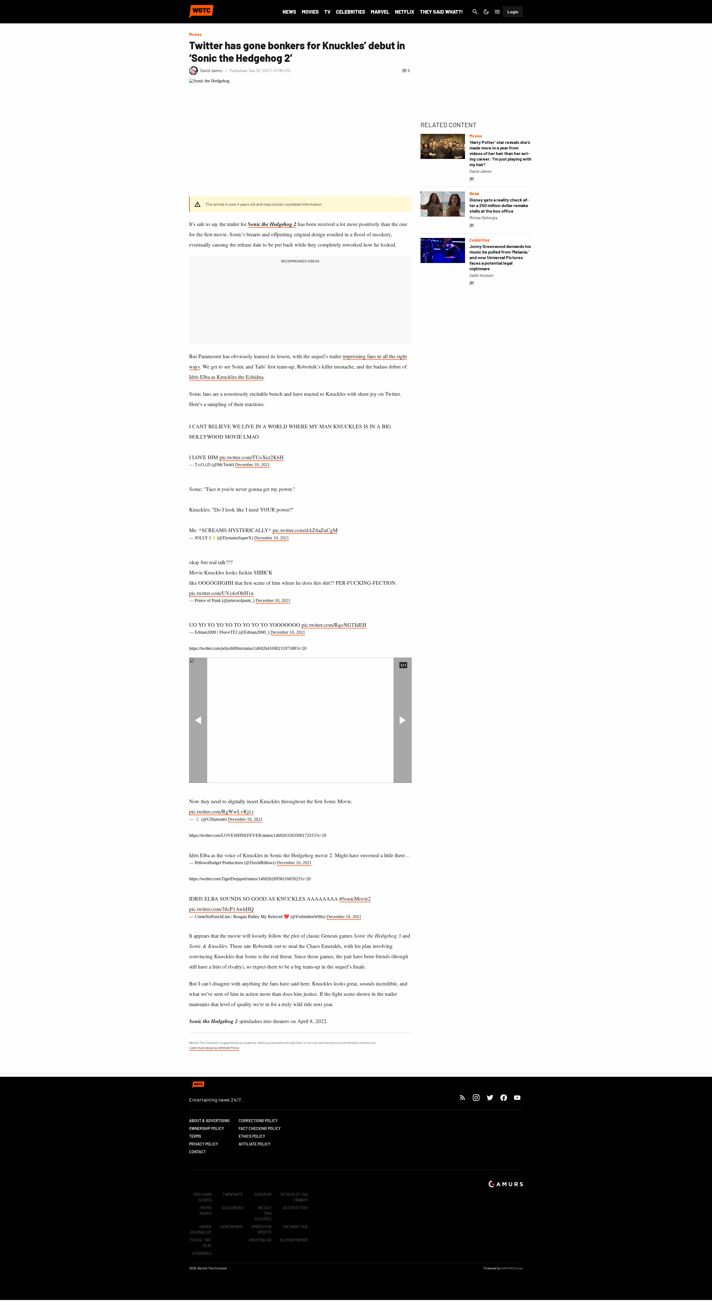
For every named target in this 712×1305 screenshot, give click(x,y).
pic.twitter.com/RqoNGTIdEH (333, 624)
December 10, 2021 (252, 464)
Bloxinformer (294, 1240)
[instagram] (476, 1097)
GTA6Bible (202, 1253)
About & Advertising (209, 1120)
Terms (195, 1136)
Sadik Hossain (481, 275)
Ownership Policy (206, 1128)
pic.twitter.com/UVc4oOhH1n (221, 592)
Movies (310, 12)
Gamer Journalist (200, 1229)
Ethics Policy (252, 1136)
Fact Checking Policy (260, 1128)
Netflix (404, 12)
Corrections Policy (258, 1120)
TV (327, 12)
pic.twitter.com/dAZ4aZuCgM (305, 530)
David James (480, 171)
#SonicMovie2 (355, 898)
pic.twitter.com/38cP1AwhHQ (221, 908)
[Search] (475, 11)
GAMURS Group (512, 1268)
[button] (198, 720)
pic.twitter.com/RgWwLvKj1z (221, 811)
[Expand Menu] (497, 11)
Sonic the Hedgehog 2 (272, 224)
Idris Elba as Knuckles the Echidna (226, 376)
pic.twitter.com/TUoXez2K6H (251, 457)
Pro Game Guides (203, 1197)
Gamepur (262, 1194)
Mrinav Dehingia (483, 217)
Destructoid (295, 1207)
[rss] (462, 1097)
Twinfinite (232, 1194)
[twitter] (490, 1097)
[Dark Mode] (486, 11)
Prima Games (205, 1210)
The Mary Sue (295, 1226)
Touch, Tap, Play (201, 1243)
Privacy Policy (203, 1144)
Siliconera (232, 1207)
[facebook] (503, 1097)
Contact (197, 1151)
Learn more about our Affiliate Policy (214, 1048)
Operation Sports (261, 1229)
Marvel (380, 12)
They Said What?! (441, 12)
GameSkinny (231, 1226)
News (289, 12)
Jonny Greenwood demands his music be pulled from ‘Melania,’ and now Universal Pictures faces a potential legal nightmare (500, 257)
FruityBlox (260, 1240)
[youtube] (517, 1097)
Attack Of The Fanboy (294, 1197)
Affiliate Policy (254, 1144)
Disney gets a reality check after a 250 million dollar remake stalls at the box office (499, 205)
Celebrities (350, 12)
